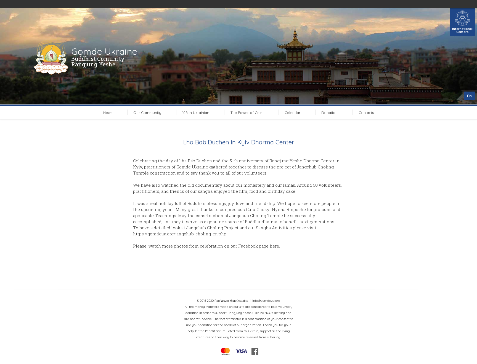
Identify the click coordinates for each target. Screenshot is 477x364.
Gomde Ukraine (104, 51)
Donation (329, 112)
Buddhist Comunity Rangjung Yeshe (97, 61)
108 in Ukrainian (195, 112)
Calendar (292, 112)
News (107, 112)
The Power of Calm (247, 112)
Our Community (147, 112)
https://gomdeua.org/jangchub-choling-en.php (179, 233)
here (274, 246)
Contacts (366, 112)
